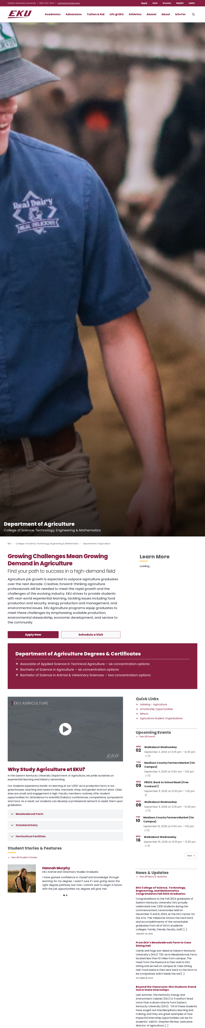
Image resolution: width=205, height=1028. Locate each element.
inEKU (192, 3)
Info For (180, 14)
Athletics (135, 14)
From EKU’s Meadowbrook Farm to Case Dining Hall (163, 944)
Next (189, 855)
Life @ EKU (117, 14)
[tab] (64, 895)
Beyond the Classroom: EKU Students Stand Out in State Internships (166, 988)
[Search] (193, 14)
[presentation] (22, 878)
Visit (155, 3)
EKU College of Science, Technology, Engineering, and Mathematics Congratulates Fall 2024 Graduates (161, 890)
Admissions (74, 14)
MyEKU (180, 3)
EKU (9, 543)
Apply (144, 3)
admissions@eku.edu (69, 3)
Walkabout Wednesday (160, 747)
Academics (53, 14)
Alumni (151, 14)
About (165, 14)
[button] (65, 729)
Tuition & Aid (95, 14)
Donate (167, 3)
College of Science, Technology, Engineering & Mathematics (47, 543)
